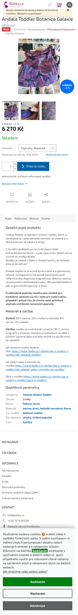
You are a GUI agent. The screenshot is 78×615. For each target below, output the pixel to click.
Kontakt (6, 475)
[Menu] (69, 5)
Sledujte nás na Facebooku (24, 526)
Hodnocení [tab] (20, 218)
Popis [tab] (8, 218)
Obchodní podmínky (13, 487)
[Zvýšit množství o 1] (15, 164)
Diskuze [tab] (34, 218)
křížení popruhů (42, 417)
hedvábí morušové (51, 408)
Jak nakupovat (10, 470)
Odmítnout (37, 605)
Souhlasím (37, 581)
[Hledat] (49, 5)
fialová (27, 403)
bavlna (27, 408)
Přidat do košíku (35, 166)
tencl (36, 408)
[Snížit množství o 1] (15, 168)
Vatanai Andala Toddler (37, 394)
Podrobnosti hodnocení (61, 29)
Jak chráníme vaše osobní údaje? (25, 571)
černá (36, 403)
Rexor (67, 408)
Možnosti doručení (57, 154)
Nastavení (37, 593)
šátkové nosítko (33, 412)
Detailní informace (13, 183)
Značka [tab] (45, 218)
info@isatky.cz (16, 515)
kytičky (27, 422)
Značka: (14, 33)
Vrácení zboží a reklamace (18, 498)
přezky (27, 417)
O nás (5, 481)
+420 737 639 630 (18, 520)
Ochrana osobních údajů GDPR (20, 492)
